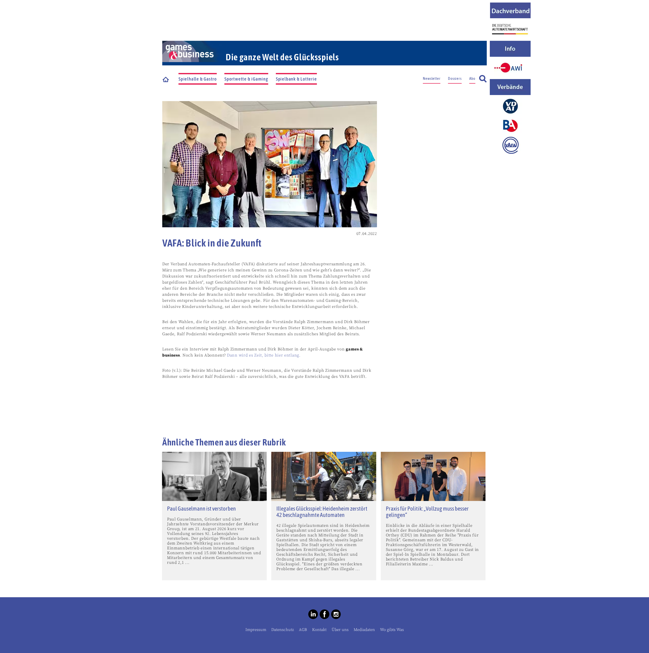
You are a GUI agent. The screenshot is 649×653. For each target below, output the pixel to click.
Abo (472, 78)
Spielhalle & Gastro (197, 79)
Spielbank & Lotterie (296, 79)
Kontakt (319, 629)
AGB (303, 629)
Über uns (340, 629)
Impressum (255, 629)
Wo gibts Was (392, 629)
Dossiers (454, 78)
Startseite (166, 79)
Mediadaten (364, 629)
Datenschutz (282, 629)
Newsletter (431, 78)
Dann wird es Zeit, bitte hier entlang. (264, 355)
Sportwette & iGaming (246, 79)
